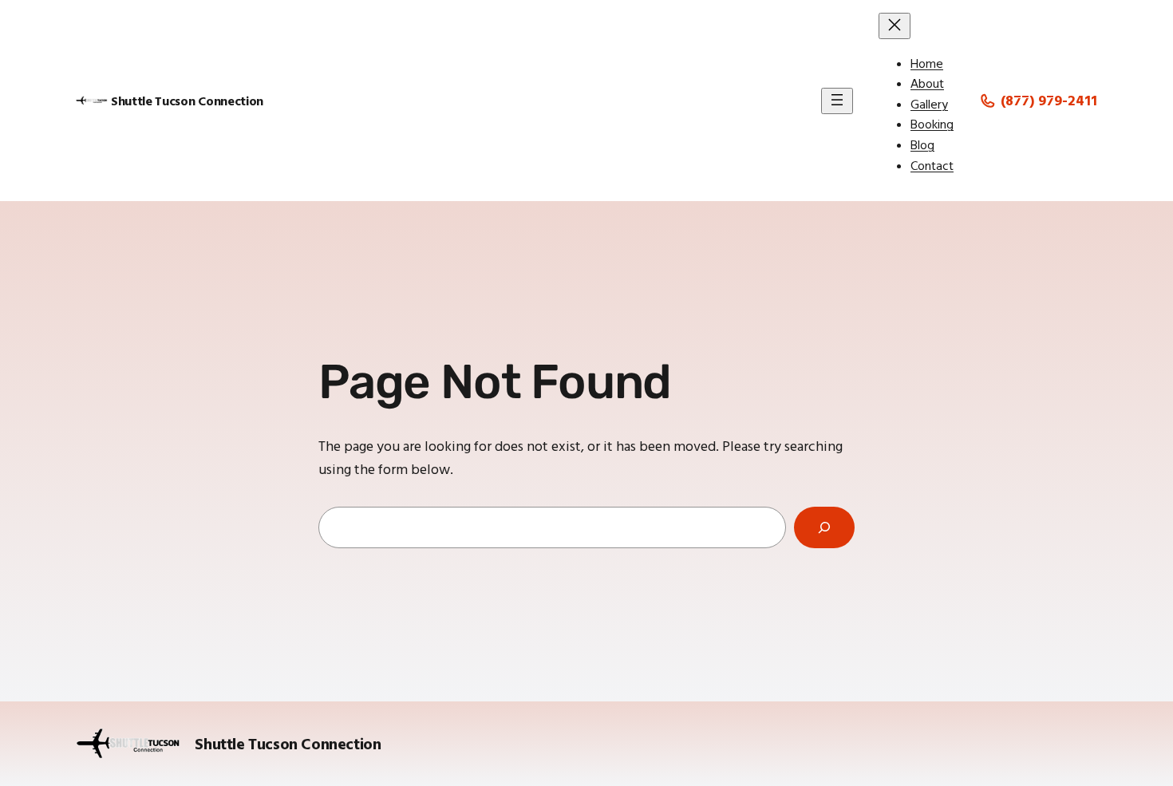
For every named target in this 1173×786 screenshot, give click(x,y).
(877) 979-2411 (1049, 100)
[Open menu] (837, 101)
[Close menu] (894, 26)
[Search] (824, 527)
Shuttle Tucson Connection (187, 101)
